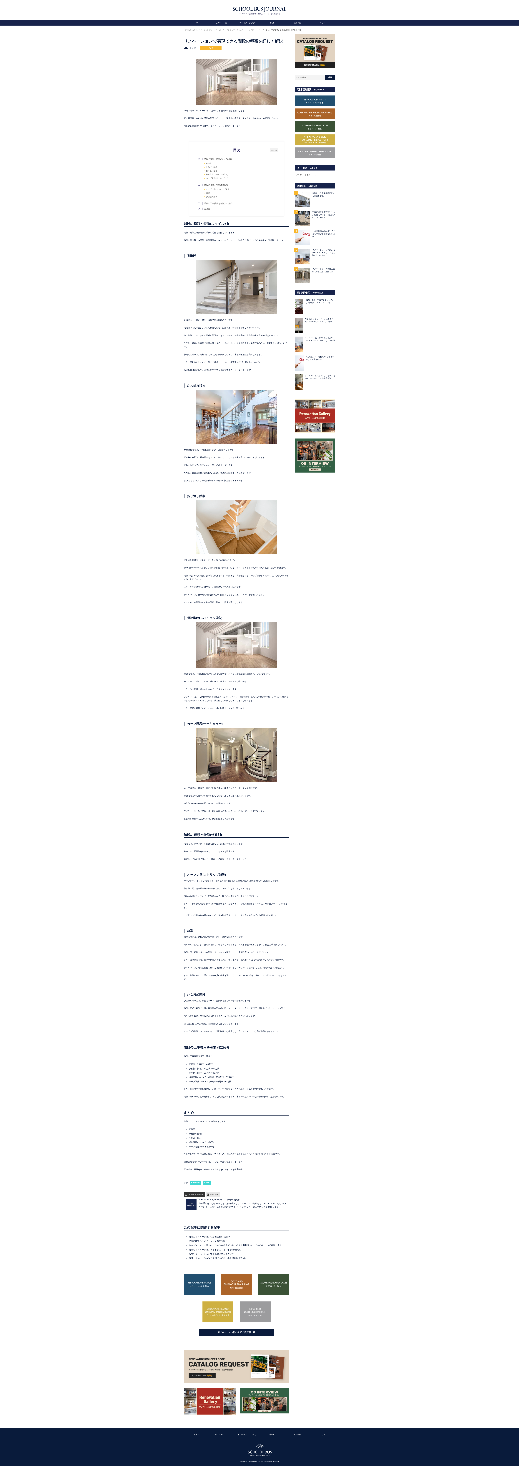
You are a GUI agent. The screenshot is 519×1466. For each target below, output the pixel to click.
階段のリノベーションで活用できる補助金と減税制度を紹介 (218, 1258)
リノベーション (222, 23)
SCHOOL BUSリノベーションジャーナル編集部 (219, 1200)
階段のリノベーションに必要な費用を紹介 (209, 1236)
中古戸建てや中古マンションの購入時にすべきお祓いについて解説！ (323, 215)
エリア (322, 23)
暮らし (272, 23)
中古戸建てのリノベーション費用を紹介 (208, 1241)
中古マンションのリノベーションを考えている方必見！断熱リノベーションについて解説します (235, 1245)
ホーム (196, 1434)
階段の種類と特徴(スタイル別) (218, 159)
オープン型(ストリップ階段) (218, 189)
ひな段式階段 (211, 197)
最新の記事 (214, 1195)
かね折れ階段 (211, 167)
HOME (196, 23)
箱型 (208, 193)
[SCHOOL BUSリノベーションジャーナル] (259, 9)
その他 (211, 48)
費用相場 (196, 1183)
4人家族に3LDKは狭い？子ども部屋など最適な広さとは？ (323, 233)
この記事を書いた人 (195, 1195)
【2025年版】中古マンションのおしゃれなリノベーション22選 (319, 301)
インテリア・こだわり (247, 23)
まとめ (207, 209)
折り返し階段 (211, 171)
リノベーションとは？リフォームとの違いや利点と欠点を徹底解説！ (320, 377)
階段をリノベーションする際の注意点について (211, 1254)
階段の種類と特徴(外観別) (216, 185)
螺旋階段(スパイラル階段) (217, 174)
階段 (207, 1183)
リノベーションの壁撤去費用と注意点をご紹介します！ (323, 271)
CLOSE (274, 150)
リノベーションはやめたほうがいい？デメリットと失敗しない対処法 (323, 252)
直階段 (209, 164)
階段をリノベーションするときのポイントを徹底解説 (215, 1249)
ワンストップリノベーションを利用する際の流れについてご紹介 (319, 320)
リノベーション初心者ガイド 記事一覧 (236, 1332)
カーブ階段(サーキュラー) (217, 178)
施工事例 (297, 23)
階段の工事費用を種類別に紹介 (218, 203)
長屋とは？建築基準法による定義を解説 (323, 194)
